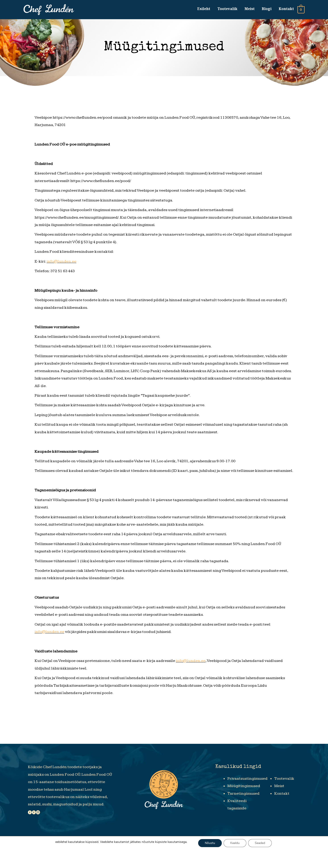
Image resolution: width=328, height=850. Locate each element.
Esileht (203, 8)
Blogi (267, 8)
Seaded (260, 843)
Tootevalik (227, 8)
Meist (250, 8)
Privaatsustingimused (247, 778)
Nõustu (210, 843)
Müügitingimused (243, 786)
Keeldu (235, 843)
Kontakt (286, 8)
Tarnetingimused (243, 793)
